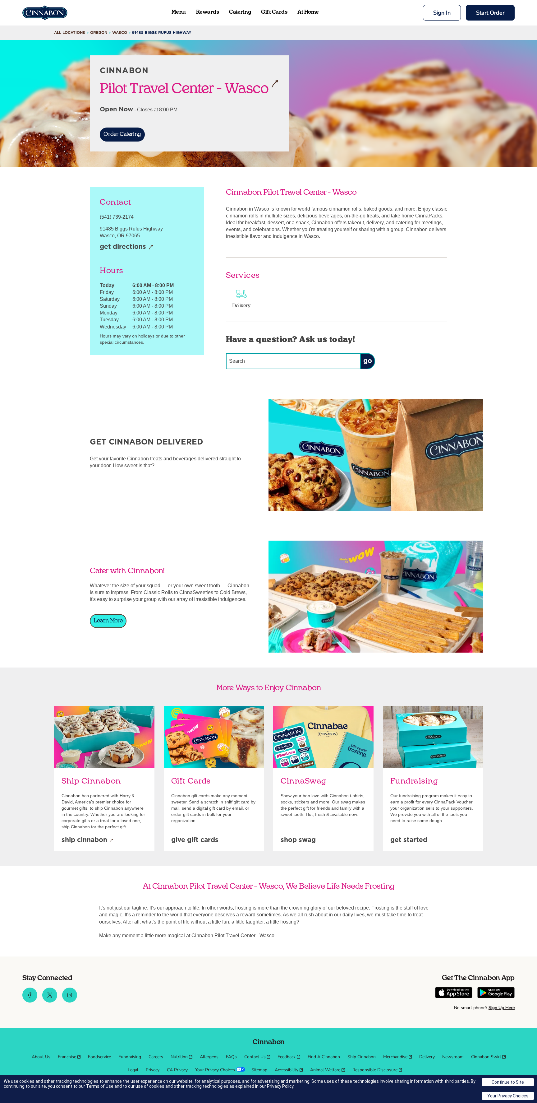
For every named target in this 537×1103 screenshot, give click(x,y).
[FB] (29, 1000)
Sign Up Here (502, 1008)
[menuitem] (41, 1057)
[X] (49, 1000)
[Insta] (69, 1000)
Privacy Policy (280, 1086)
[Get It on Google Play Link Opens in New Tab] (496, 993)
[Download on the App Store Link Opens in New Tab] (453, 993)
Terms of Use (99, 1086)
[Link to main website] (44, 12)
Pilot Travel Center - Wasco (184, 88)
